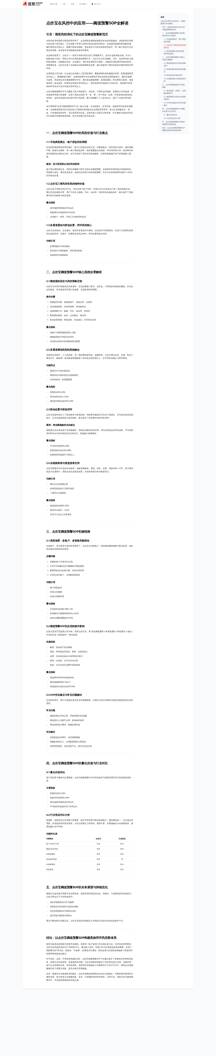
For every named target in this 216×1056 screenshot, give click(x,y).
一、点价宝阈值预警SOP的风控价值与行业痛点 (77, 133)
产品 (64, 4)
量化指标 (50, 202)
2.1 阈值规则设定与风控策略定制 (64, 281)
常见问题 (50, 710)
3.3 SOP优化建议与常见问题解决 (64, 694)
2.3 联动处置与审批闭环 (59, 409)
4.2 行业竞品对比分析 (58, 814)
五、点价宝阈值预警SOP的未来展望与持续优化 (77, 887)
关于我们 (82, 4)
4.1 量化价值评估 (55, 772)
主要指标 (50, 787)
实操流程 (50, 641)
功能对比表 (51, 833)
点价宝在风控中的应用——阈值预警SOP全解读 (87, 23)
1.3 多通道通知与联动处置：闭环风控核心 (69, 225)
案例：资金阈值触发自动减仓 (60, 424)
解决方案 (53, 4)
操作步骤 (50, 296)
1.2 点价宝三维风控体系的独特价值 (65, 183)
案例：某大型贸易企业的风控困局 (62, 163)
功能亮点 (50, 365)
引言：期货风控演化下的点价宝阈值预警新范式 (77, 34)
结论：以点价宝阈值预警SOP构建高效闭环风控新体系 (81, 937)
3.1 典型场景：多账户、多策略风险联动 (67, 540)
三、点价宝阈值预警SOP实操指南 (68, 531)
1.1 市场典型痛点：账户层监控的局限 (66, 142)
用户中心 (96, 4)
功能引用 (50, 240)
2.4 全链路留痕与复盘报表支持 (63, 463)
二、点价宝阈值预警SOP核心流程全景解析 (74, 272)
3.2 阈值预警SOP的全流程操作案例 (65, 626)
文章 (72, 4)
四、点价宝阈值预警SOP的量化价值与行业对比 (77, 763)
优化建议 (50, 731)
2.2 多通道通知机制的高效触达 (63, 349)
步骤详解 (50, 556)
